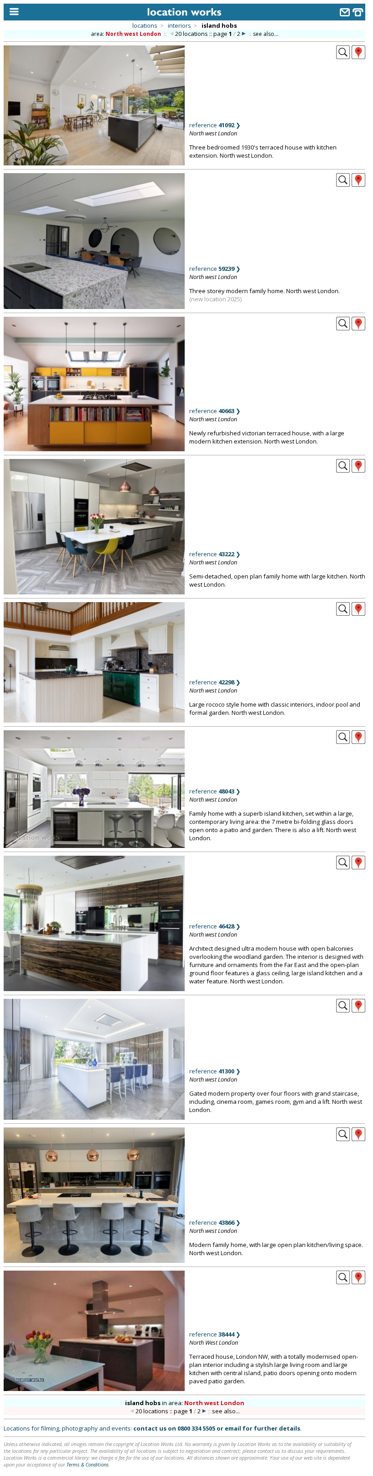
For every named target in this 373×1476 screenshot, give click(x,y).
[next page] (244, 34)
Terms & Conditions (87, 1464)
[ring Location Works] (358, 13)
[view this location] (343, 56)
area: (126, 34)
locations (144, 25)
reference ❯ (215, 125)
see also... (265, 34)
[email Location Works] (344, 13)
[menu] (12, 12)
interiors (179, 25)
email (233, 1428)
